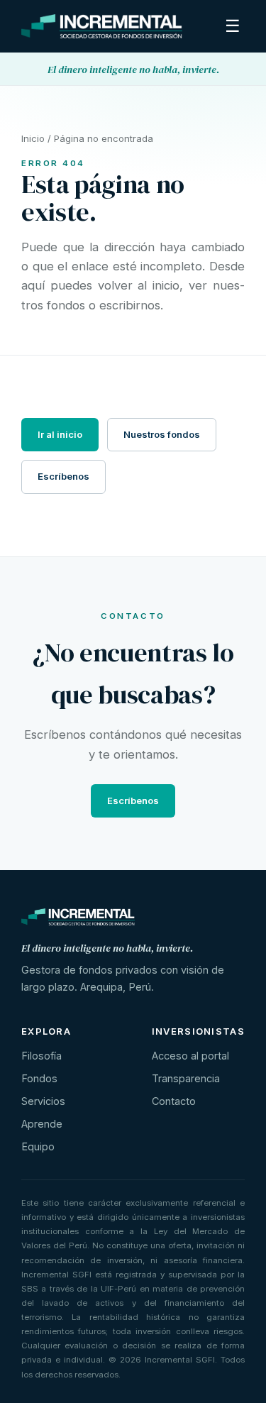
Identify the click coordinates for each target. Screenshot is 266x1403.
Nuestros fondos (161, 434)
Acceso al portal (190, 1056)
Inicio (33, 138)
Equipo (38, 1146)
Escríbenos (63, 476)
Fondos (39, 1078)
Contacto (174, 1101)
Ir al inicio (60, 434)
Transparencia (186, 1078)
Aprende (41, 1124)
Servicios (43, 1101)
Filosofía (41, 1056)
